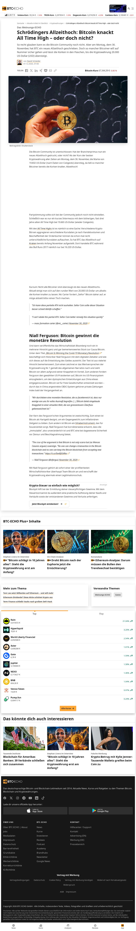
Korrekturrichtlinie (12, 865)
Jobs (5, 831)
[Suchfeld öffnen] (129, 8)
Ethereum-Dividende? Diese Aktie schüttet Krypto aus (28, 597)
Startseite (20, 23)
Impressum (9, 840)
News (39, 827)
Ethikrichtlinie (10, 857)
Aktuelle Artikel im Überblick (37, 23)
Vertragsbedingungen (19, 880)
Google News (43, 861)
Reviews (41, 840)
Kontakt (74, 831)
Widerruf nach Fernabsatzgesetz (111, 880)
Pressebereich (77, 844)
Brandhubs (42, 852)
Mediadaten (9, 835)
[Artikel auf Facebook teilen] (26, 70)
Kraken (32, 243)
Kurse (39, 831)
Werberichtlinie (11, 861)
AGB (62, 891)
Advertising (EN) (78, 835)
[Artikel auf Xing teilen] (40, 70)
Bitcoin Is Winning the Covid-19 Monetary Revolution (72, 353)
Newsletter (42, 857)
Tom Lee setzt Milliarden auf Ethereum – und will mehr (28, 593)
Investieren (42, 835)
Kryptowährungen (56, 23)
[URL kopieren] (55, 70)
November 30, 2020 (78, 323)
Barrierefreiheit (11, 848)
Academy (41, 848)
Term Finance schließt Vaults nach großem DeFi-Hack (27, 601)
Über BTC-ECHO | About (15, 827)
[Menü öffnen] (132, 8)
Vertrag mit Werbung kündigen (79, 880)
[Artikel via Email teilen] (50, 70)
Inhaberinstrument (85, 423)
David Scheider (34, 61)
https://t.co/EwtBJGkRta (56, 453)
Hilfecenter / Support (80, 827)
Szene (118, 595)
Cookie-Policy (55, 880)
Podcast (41, 844)
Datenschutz (9, 844)
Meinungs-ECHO (102, 595)
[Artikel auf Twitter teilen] (31, 70)
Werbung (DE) (77, 840)
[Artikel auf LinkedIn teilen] (36, 70)
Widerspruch (69, 885)
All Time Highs (44, 228)
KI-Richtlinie (9, 869)
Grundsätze (9, 852)
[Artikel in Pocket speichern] (45, 70)
